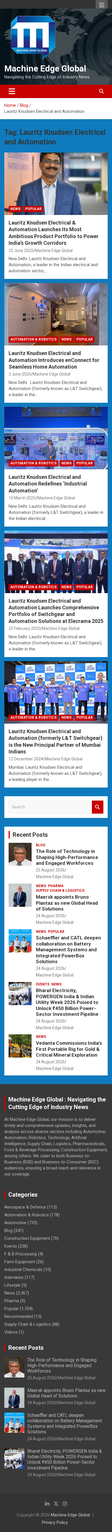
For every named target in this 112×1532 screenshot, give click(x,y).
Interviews (14, 1277)
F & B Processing (20, 1254)
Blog (40, 845)
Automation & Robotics (33, 339)
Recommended (18, 1316)
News (15, 209)
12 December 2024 (26, 759)
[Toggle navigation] (12, 91)
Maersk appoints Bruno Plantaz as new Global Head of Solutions (67, 903)
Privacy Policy (55, 1522)
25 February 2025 (24, 628)
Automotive (15, 1222)
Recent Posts (30, 834)
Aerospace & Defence (25, 1207)
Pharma (55, 886)
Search (97, 807)
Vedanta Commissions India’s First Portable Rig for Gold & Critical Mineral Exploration (69, 1049)
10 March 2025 (22, 498)
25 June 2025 (21, 250)
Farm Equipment (19, 1261)
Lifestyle (12, 1285)
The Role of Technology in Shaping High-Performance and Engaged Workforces (67, 857)
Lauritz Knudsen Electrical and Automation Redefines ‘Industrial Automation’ (48, 484)
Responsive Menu (102, 5)
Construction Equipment (27, 1238)
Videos (11, 1332)
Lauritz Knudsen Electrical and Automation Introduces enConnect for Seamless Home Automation (54, 360)
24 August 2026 (50, 915)
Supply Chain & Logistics (60, 891)
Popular (33, 209)
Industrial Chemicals (23, 1269)
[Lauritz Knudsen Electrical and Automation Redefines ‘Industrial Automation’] (56, 438)
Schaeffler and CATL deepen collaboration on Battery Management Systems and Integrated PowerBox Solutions (68, 949)
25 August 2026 (50, 870)
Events (42, 984)
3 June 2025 (20, 374)
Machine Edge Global (45, 68)
